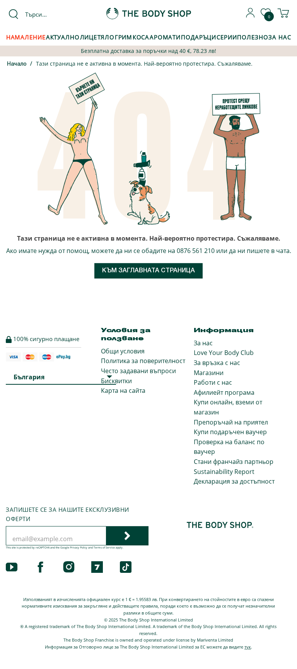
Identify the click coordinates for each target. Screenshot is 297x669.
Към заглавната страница (148, 270)
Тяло (105, 37)
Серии (227, 37)
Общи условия (123, 351)
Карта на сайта (123, 390)
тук (247, 647)
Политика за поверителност (143, 361)
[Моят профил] (251, 15)
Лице (88, 37)
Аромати (165, 37)
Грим (123, 37)
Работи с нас (213, 382)
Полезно (252, 37)
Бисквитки (116, 381)
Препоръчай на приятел (231, 422)
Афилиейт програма (224, 392)
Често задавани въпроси (138, 371)
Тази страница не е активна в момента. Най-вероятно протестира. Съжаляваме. (144, 63)
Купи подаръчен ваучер (230, 432)
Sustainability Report (224, 471)
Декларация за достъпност (234, 481)
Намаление (26, 37)
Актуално (63, 37)
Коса (141, 37)
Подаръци (198, 37)
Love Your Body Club (224, 352)
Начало (17, 64)
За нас (203, 343)
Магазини (209, 372)
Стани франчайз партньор (233, 461)
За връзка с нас (217, 362)
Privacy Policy (78, 547)
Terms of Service (104, 547)
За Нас (279, 37)
